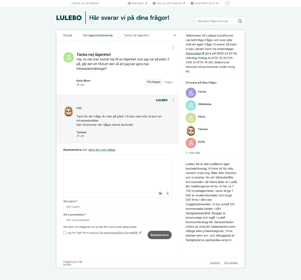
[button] (160, 193)
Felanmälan (138, 3)
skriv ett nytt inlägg (101, 149)
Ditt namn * (70, 201)
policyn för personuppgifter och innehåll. (114, 232)
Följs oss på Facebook (169, 3)
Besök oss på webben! (86, 3)
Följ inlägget (153, 82)
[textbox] (118, 172)
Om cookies (231, 262)
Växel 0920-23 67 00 (206, 3)
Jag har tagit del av (102, 232)
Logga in (215, 262)
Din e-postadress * (74, 214)
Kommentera (159, 235)
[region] (117, 68)
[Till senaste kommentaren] (174, 35)
